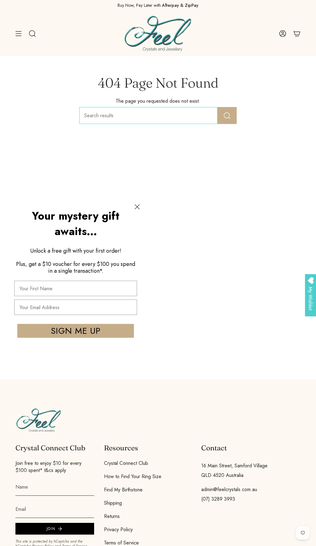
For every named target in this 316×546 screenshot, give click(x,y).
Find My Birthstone (123, 489)
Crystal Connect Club (126, 463)
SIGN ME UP (76, 331)
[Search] (227, 115)
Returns (112, 516)
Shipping (113, 503)
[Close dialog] (137, 206)
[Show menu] (18, 34)
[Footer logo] (38, 420)
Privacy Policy (118, 529)
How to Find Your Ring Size (132, 476)
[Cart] (297, 34)
